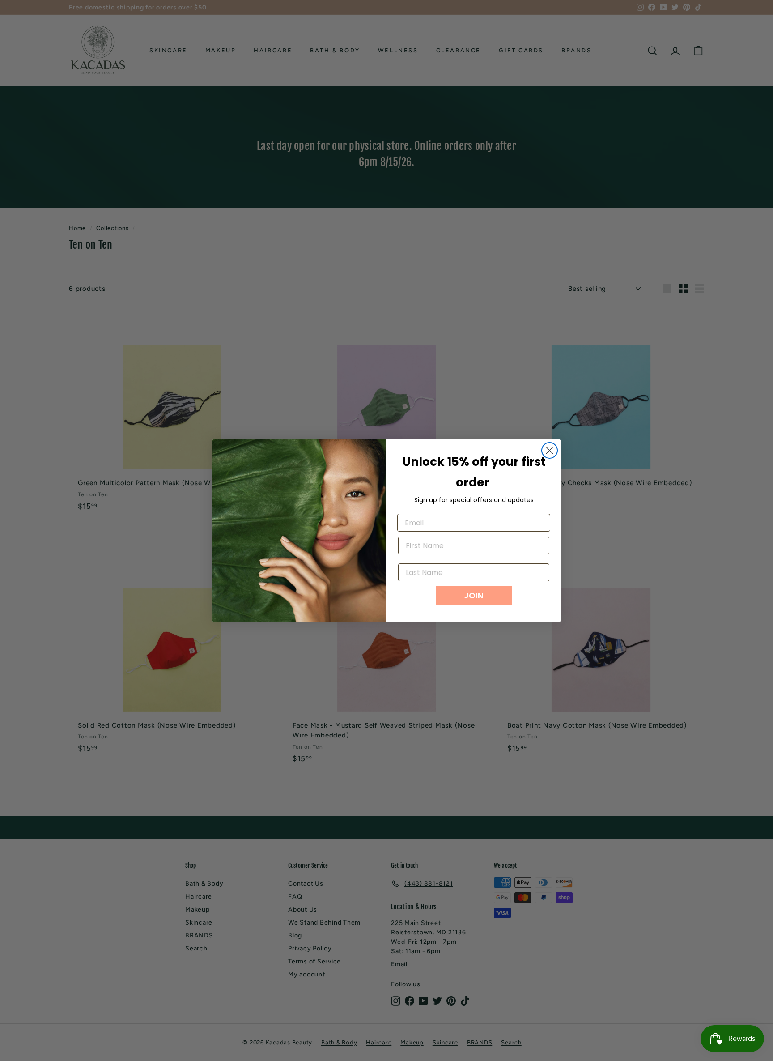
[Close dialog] (549, 450)
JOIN (474, 595)
